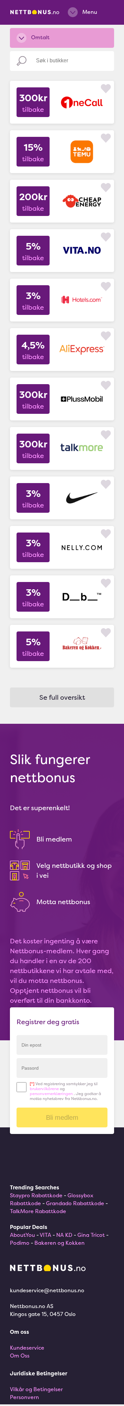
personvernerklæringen (51, 1093)
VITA (45, 1234)
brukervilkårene (44, 1088)
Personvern (24, 1397)
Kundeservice (27, 1347)
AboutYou (22, 1234)
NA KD (64, 1234)
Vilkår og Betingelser (36, 1389)
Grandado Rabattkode (75, 1203)
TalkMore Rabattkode (38, 1211)
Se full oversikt (62, 697)
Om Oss (19, 1355)
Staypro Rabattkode (36, 1195)
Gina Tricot (91, 1234)
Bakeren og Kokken (59, 1242)
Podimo (19, 1242)
